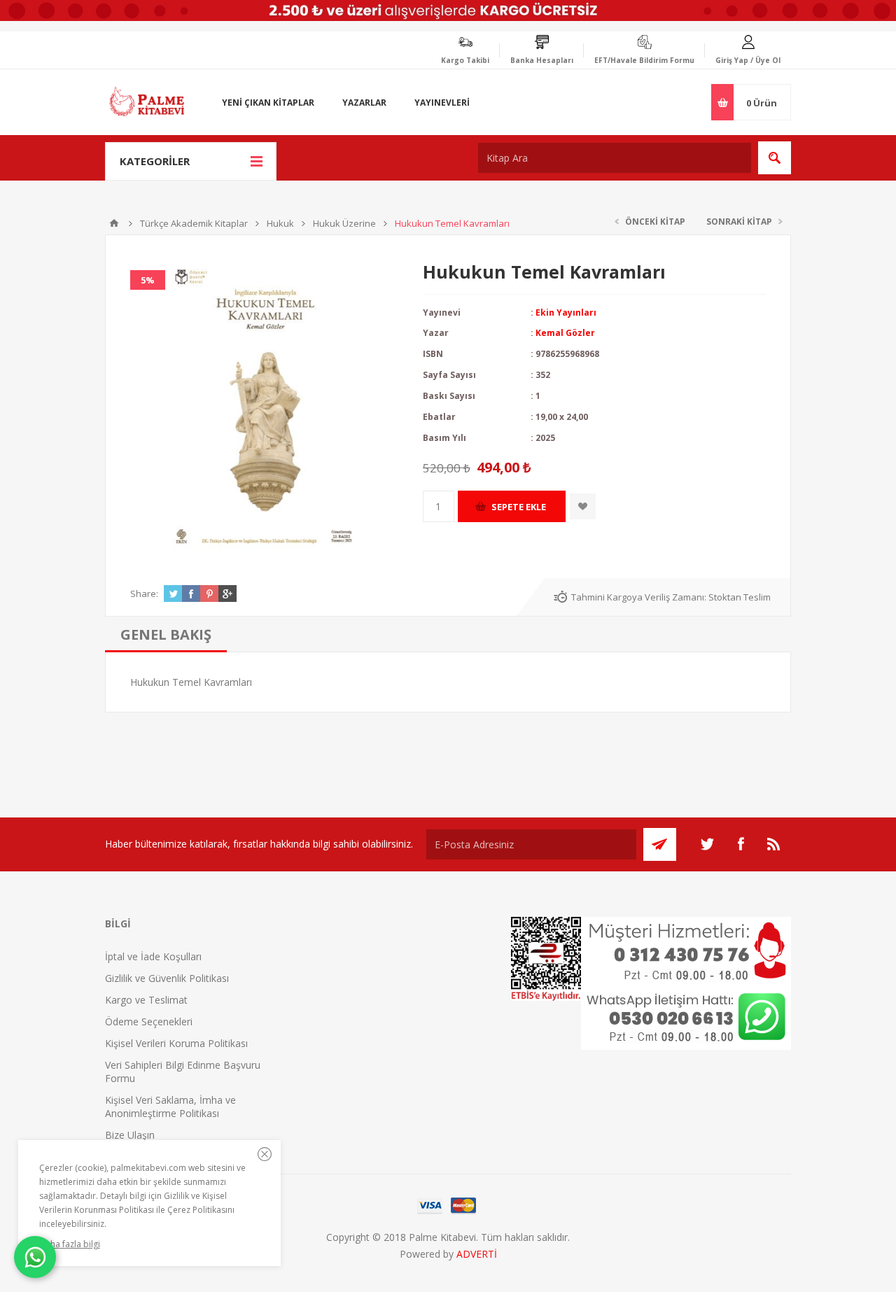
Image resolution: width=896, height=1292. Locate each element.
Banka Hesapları (541, 60)
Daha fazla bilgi (69, 1244)
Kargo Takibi (465, 60)
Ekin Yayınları (566, 312)
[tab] (166, 634)
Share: (144, 593)
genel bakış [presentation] (165, 634)
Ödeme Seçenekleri (148, 1021)
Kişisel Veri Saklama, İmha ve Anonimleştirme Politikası (170, 1106)
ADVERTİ (476, 1254)
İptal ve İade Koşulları (153, 956)
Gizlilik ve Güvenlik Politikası (167, 978)
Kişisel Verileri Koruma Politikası (176, 1043)
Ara (774, 157)
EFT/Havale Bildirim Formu (644, 60)
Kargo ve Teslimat (146, 999)
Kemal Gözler (565, 333)
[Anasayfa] (114, 223)
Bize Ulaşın (130, 1135)
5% (148, 280)
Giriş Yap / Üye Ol (747, 60)
